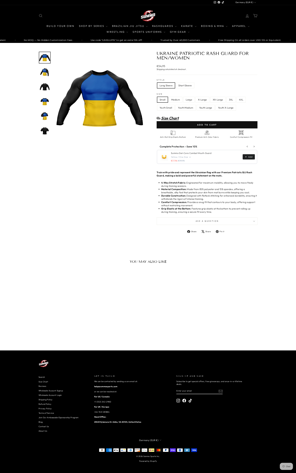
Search (42, 377)
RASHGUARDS (163, 25)
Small (162, 99)
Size (159, 94)
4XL (241, 99)
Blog (41, 422)
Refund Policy (45, 404)
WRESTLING (116, 31)
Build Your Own (60, 25)
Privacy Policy (45, 408)
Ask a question (207, 221)
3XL (231, 99)
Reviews (42, 386)
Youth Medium (185, 107)
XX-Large (218, 99)
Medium (175, 99)
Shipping (160, 69)
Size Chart (43, 381)
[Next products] (254, 146)
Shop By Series (92, 25)
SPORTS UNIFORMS (148, 31)
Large (189, 99)
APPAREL (239, 25)
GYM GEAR (178, 31)
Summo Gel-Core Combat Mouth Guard (191, 153)
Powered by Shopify (148, 461)
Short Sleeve (185, 85)
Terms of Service (46, 413)
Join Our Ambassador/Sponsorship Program (59, 417)
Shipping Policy (46, 399)
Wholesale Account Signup (51, 390)
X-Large (202, 99)
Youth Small (166, 107)
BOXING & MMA (213, 25)
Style (161, 80)
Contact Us (44, 426)
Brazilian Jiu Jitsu (128, 25)
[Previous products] (247, 146)
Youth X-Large (226, 107)
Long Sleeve (166, 85)
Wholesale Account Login (50, 395)
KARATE (187, 25)
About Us (43, 431)
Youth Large (205, 107)
